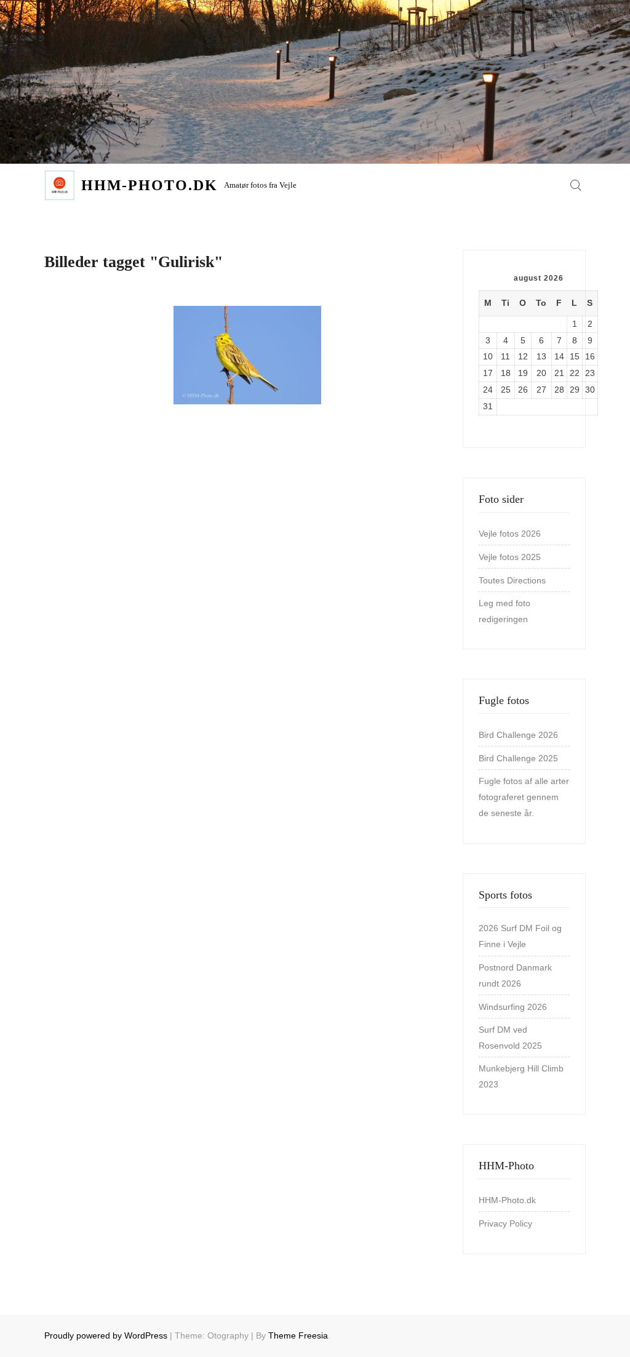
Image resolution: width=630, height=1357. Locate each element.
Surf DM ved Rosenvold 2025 (510, 1038)
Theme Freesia (298, 1335)
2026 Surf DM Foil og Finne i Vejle (520, 936)
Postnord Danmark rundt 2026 (515, 975)
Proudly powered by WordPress (105, 1335)
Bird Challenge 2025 (518, 758)
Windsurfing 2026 (513, 1007)
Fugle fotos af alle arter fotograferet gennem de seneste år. (524, 797)
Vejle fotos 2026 (510, 533)
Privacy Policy (505, 1223)
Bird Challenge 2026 (518, 735)
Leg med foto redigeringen (504, 611)
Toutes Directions (512, 580)
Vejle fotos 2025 (510, 557)
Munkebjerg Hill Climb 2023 (521, 1076)
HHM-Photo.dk (149, 185)
